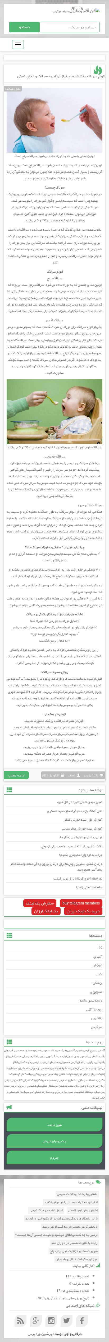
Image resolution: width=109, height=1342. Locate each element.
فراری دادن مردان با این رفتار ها (81, 837)
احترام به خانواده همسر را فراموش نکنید (71, 1202)
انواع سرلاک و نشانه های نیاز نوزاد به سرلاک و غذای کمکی (61, 76)
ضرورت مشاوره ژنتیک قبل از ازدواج (74, 1251)
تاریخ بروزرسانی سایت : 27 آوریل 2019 (63, 1298)
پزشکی (97, 982)
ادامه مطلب (16, 775)
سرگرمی (96, 1027)
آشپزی (97, 956)
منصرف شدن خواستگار (61, 1086)
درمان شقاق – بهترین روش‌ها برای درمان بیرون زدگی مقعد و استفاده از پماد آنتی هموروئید (56, 866)
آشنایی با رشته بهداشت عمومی (58, 1050)
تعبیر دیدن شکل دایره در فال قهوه (79, 802)
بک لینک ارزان (46, 911)
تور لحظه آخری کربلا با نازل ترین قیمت (77, 878)
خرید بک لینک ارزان (83, 911)
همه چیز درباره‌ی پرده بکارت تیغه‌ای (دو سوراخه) (46, 1092)
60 (100, 947)
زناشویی (96, 1018)
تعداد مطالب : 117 (77, 1276)
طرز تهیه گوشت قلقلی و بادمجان (65, 1074)
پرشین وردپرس (40, 1334)
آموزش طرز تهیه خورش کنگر (83, 819)
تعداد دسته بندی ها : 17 (73, 1290)
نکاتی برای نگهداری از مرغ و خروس (28, 1086)
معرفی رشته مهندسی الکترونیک (48, 1080)
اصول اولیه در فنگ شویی (59, 1056)
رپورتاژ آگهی (94, 1009)
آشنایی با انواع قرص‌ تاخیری (90, 1050)
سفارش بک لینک (40, 903)
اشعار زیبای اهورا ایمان (86, 1056)
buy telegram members (81, 903)
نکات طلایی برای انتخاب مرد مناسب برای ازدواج (71, 846)
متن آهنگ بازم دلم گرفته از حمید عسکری (74, 810)
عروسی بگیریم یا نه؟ (36, 1074)
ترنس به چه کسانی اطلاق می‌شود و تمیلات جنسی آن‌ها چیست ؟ (56, 1235)
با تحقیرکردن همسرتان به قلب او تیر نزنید (62, 1062)
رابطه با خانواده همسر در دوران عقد (44, 1068)
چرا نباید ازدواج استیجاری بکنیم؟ (80, 854)
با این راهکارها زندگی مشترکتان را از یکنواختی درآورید (61, 1218)
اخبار (99, 974)
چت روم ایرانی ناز (54, 1141)
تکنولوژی (96, 991)
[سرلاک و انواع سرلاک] (54, 121)
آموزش (97, 965)
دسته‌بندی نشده (91, 1000)
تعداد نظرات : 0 (79, 1283)
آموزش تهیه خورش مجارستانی (82, 828)
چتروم (54, 1157)
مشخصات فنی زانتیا (89, 887)
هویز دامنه (54, 1124)
